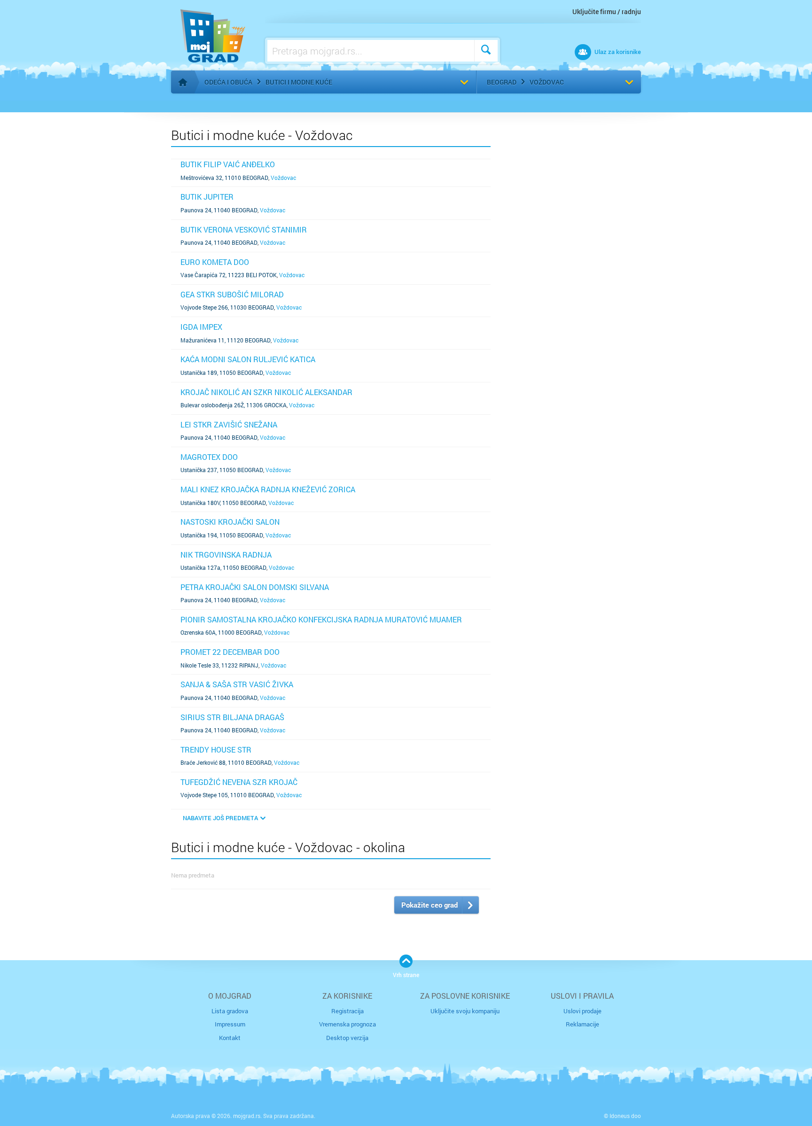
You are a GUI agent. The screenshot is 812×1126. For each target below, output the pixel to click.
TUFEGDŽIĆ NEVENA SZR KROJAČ (238, 782)
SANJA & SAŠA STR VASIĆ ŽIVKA (236, 684)
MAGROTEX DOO (209, 457)
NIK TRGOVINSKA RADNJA (226, 554)
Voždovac (547, 82)
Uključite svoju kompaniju (465, 1011)
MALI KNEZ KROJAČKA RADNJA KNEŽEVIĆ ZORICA (267, 489)
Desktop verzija (347, 1037)
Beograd (501, 82)
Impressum (230, 1024)
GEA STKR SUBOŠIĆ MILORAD (232, 294)
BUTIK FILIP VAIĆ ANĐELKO (227, 164)
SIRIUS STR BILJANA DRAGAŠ (232, 717)
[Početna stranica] (183, 82)
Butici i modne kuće (298, 82)
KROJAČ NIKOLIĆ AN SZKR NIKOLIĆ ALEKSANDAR (266, 392)
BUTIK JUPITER (207, 197)
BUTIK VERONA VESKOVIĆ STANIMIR (243, 229)
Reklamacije (582, 1024)
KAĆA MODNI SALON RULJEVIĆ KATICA (247, 359)
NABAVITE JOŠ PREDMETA (220, 818)
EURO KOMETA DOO (214, 262)
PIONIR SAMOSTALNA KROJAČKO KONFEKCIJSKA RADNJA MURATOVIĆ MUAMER (321, 619)
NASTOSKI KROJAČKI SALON (230, 522)
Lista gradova (229, 1011)
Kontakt (230, 1037)
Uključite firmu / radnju (606, 11)
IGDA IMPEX (201, 327)
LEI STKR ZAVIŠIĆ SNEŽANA (228, 424)
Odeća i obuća (228, 82)
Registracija (347, 1011)
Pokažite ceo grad (429, 904)
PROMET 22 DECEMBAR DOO (230, 652)
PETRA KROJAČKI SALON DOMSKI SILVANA (254, 587)
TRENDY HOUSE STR (215, 749)
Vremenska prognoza (347, 1024)
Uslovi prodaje (582, 1011)
